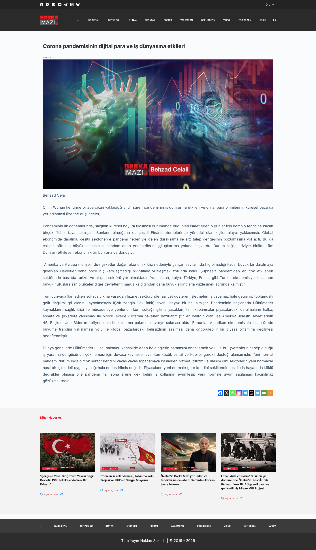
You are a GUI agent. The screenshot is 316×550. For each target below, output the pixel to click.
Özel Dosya (208, 20)
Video (226, 20)
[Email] (264, 393)
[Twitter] (257, 393)
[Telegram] (65, 4)
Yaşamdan (186, 20)
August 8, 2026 (50, 494)
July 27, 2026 (170, 494)
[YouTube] (59, 4)
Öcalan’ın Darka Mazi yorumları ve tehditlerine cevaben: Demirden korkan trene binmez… (188, 480)
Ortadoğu (114, 20)
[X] (226, 393)
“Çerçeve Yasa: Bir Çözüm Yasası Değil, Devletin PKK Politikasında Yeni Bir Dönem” (67, 480)
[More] (270, 393)
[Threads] (72, 4)
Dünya (133, 20)
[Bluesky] (78, 4)
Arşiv (262, 20)
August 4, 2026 (110, 490)
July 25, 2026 (231, 498)
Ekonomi (150, 20)
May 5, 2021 (48, 57)
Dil (268, 4)
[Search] (274, 20)
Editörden (244, 20)
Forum (168, 20)
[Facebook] (41, 4)
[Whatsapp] (233, 393)
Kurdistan (93, 20)
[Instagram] (53, 4)
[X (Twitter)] (47, 4)
